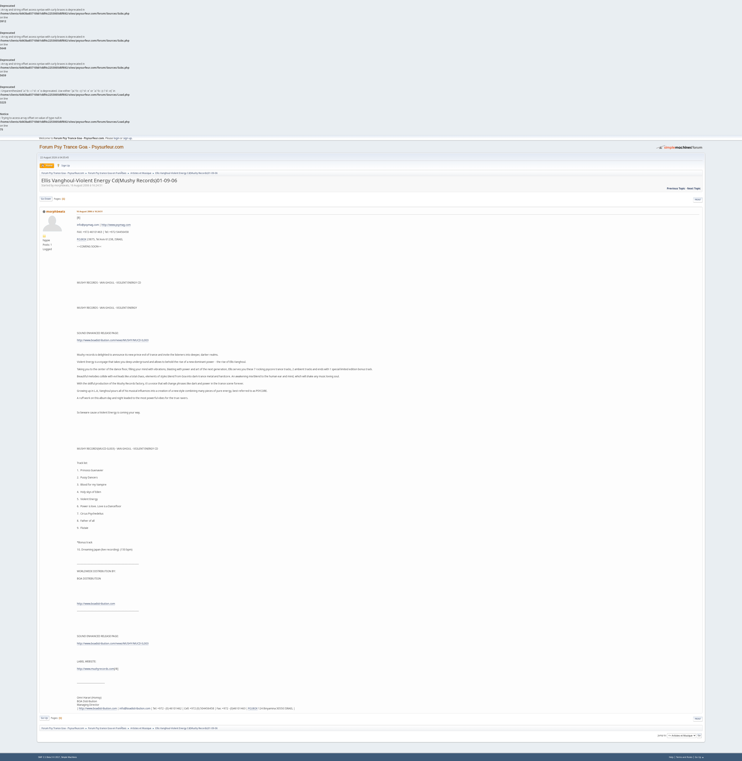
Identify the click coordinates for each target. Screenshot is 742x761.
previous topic (676, 188)
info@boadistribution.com (134, 708)
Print (698, 199)
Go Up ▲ (699, 757)
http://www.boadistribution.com (96, 603)
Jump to (662, 735)
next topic (694, 188)
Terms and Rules (684, 757)
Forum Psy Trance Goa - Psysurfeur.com (81, 146)
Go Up (44, 718)
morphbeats (55, 211)
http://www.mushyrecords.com (95, 669)
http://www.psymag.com (116, 225)
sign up (127, 138)
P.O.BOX (81, 239)
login (116, 138)
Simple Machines (69, 757)
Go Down (46, 198)
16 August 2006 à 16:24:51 (90, 211)
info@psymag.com (88, 225)
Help (671, 757)
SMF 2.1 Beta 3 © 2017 (49, 757)
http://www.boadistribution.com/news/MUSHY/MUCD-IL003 (113, 340)
